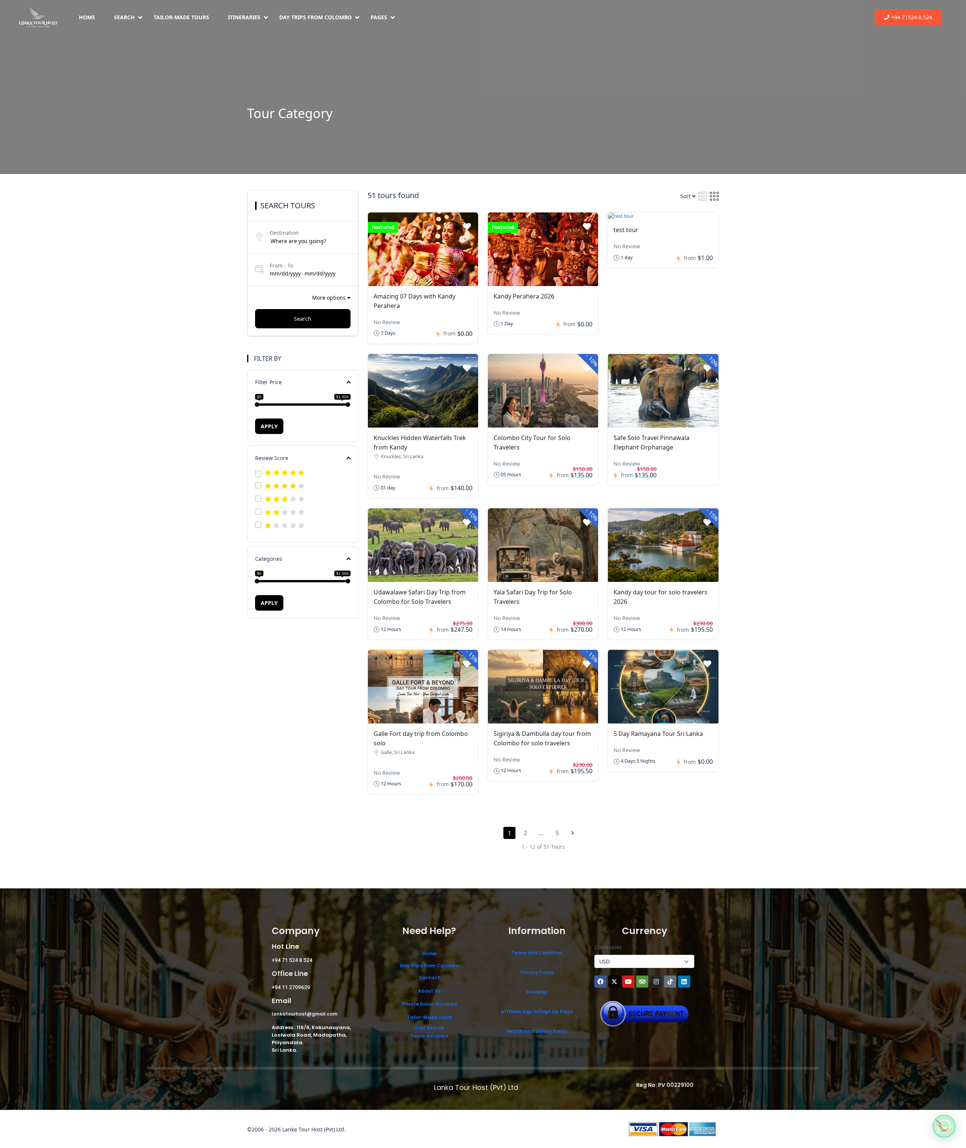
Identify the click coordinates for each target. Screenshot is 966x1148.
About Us (429, 991)
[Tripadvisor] (642, 982)
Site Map (537, 992)
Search (124, 17)
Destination (284, 232)
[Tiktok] (670, 982)
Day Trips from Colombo (315, 17)
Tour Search (429, 1028)
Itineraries (244, 17)
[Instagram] (656, 982)
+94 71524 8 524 (911, 17)
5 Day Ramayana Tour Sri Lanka (658, 733)
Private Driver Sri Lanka (429, 1004)
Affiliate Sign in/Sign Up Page (537, 1011)
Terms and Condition (536, 952)
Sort (686, 196)
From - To (281, 265)
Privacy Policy (537, 972)
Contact (429, 977)
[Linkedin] (684, 982)
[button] (944, 1126)
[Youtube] (628, 982)
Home (87, 17)
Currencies (608, 947)
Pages (379, 17)
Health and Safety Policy (536, 1031)
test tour (626, 230)
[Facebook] (600, 982)
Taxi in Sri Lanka (429, 1036)
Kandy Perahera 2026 (524, 296)
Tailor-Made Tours (181, 17)
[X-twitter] (614, 982)
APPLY (269, 426)
